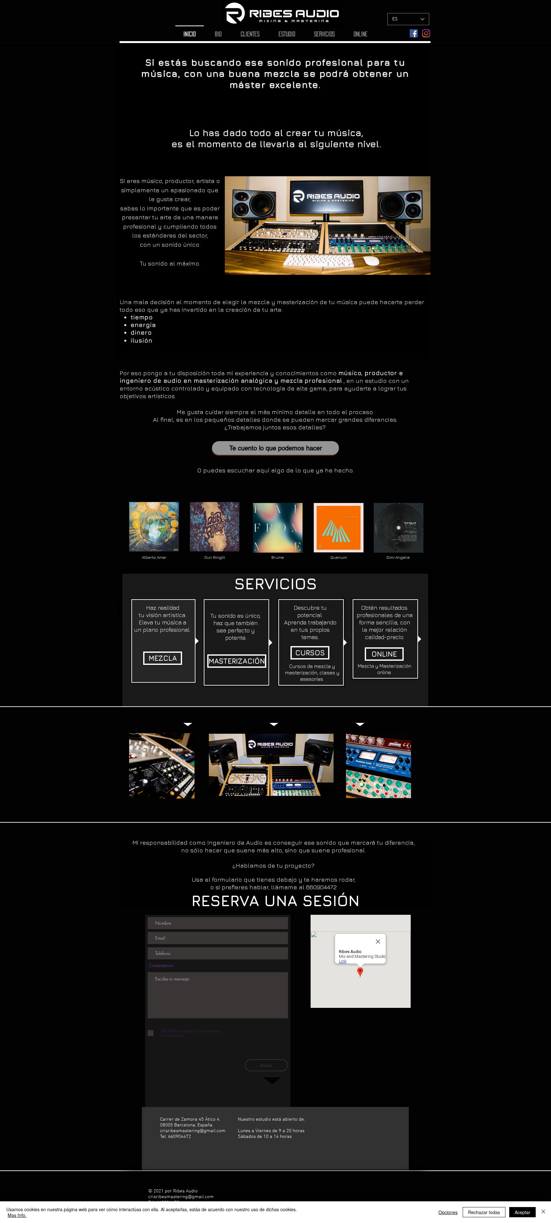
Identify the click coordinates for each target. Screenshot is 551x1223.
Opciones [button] (448, 1212)
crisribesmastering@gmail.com (192, 1131)
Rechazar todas (484, 1212)
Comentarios (161, 965)
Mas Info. (17, 1215)
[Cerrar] (543, 1212)
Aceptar (522, 1212)
